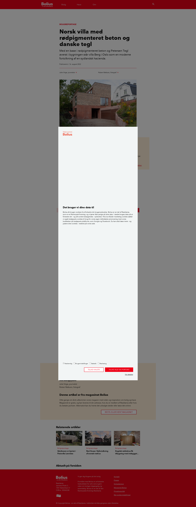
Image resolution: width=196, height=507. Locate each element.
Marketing (103, 363)
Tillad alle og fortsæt (119, 370)
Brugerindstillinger (81, 363)
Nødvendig (68, 363)
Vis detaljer (129, 374)
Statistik (93, 363)
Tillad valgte (94, 370)
